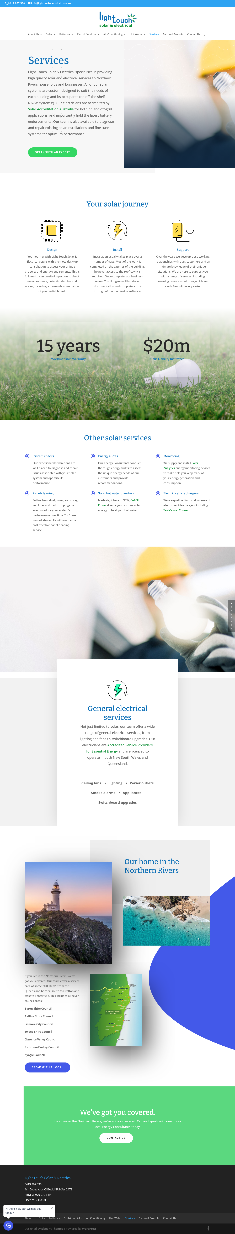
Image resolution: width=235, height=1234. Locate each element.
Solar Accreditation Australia (51, 109)
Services (154, 34)
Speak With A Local (47, 1067)
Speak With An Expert (52, 152)
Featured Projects (173, 34)
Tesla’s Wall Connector (178, 510)
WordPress (89, 1229)
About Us (33, 34)
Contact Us (193, 34)
